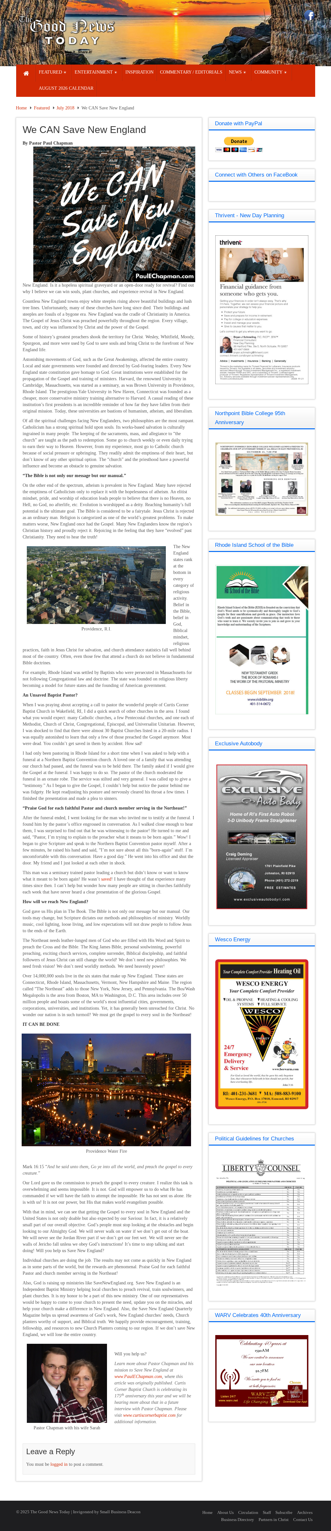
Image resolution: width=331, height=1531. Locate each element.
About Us (225, 1512)
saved (106, 879)
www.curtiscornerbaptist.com (150, 1415)
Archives (305, 1512)
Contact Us (303, 1519)
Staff (267, 1512)
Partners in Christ (274, 1519)
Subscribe (284, 1512)
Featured (42, 108)
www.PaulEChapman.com (138, 1376)
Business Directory (237, 1519)
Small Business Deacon (120, 1511)
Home (21, 108)
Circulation (248, 1512)
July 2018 (65, 108)
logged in (59, 1464)
